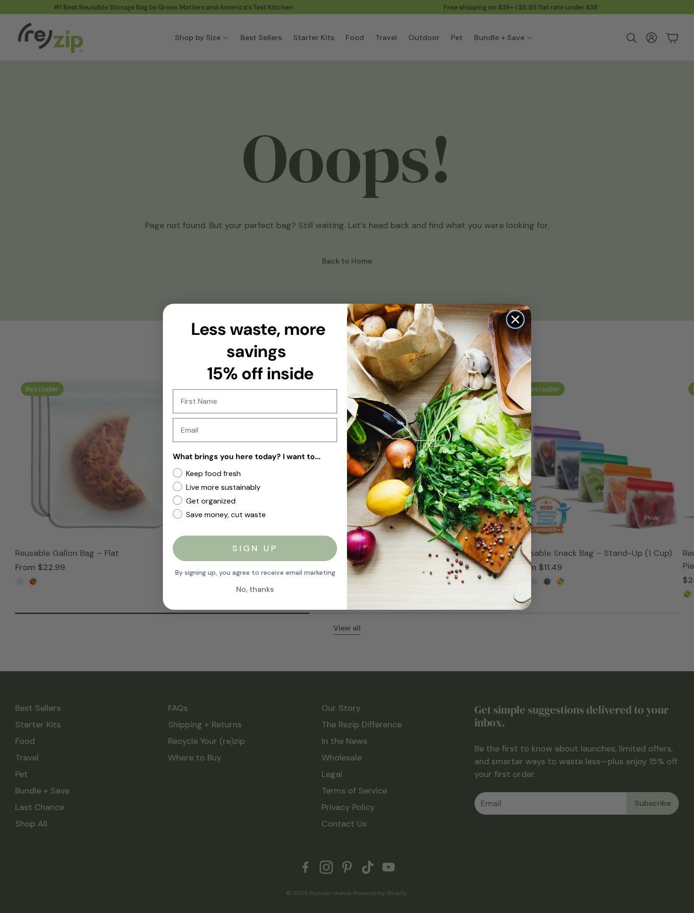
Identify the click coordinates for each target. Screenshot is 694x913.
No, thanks (255, 589)
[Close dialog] (515, 319)
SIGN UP (255, 548)
